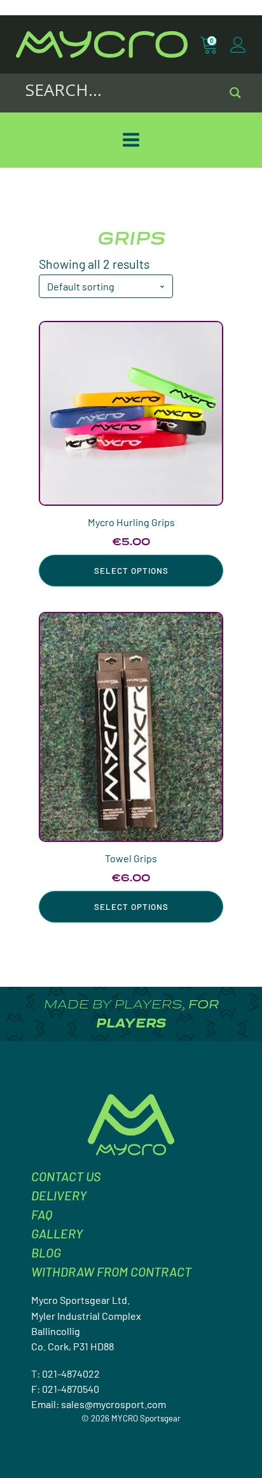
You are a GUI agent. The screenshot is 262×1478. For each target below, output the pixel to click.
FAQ (41, 1214)
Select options (131, 571)
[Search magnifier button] (235, 93)
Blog (46, 1252)
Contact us (65, 1176)
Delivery (58, 1195)
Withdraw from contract (111, 1271)
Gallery (57, 1233)
